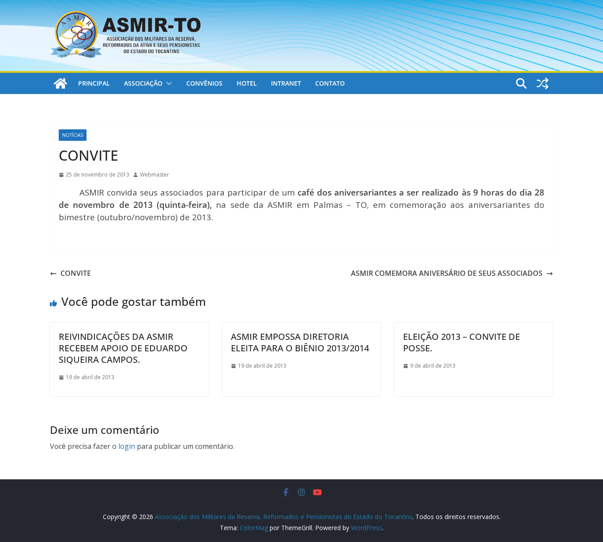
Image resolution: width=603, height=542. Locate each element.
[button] (167, 83)
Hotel (247, 83)
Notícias (72, 135)
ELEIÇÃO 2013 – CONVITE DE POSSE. (461, 342)
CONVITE (75, 273)
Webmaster (154, 174)
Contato (330, 83)
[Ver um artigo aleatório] (542, 83)
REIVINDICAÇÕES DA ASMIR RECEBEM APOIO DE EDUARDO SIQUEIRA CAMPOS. (123, 348)
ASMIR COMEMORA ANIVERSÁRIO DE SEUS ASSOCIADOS (447, 273)
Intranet (286, 83)
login (126, 446)
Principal (94, 83)
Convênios (204, 83)
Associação (143, 83)
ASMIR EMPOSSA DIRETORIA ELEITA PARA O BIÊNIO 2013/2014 (300, 342)
